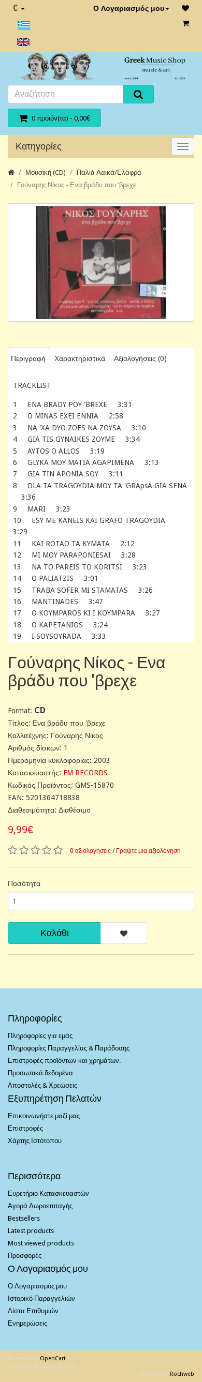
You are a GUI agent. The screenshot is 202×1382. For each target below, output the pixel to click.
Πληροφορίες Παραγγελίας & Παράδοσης (68, 1048)
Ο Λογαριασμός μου (128, 8)
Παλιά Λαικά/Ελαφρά (109, 172)
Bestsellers (24, 1218)
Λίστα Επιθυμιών (33, 1311)
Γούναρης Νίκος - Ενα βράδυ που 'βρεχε (76, 185)
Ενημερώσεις (27, 1323)
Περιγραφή (28, 358)
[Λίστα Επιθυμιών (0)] (185, 8)
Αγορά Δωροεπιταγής (40, 1206)
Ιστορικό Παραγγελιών (41, 1298)
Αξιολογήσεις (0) (140, 358)
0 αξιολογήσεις (90, 850)
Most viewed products (41, 1243)
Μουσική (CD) (45, 172)
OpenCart (53, 1358)
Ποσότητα (24, 883)
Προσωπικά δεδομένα (40, 1073)
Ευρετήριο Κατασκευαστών (48, 1193)
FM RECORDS (85, 773)
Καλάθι (54, 932)
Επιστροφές (25, 1128)
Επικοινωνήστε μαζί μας (44, 1116)
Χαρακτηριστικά (79, 358)
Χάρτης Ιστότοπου (35, 1141)
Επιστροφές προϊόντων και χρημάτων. (64, 1060)
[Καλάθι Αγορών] (185, 23)
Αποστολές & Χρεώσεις (42, 1085)
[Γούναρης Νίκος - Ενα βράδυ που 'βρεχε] (101, 262)
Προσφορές (24, 1255)
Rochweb (182, 1374)
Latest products (31, 1231)
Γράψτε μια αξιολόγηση (148, 850)
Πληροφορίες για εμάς (40, 1036)
